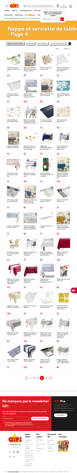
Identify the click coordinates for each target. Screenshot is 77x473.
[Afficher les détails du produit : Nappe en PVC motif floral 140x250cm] (13, 324)
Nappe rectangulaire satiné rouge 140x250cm (29, 280)
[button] (58, 6)
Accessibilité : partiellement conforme (59, 471)
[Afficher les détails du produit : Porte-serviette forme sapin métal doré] (46, 297)
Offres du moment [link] (40, 10)
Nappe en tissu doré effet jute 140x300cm (13, 306)
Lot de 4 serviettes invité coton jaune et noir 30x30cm (62, 307)
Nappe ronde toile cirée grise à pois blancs (46, 94)
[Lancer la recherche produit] (25, 6)
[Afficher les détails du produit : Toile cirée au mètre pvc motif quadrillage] (46, 112)
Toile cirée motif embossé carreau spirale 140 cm (45, 361)
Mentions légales (22, 471)
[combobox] (38, 6)
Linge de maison (23, 18)
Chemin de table (42, 43)
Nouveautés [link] (9, 15)
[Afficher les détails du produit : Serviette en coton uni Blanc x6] (30, 297)
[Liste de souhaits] (19, 55)
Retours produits (29, 451)
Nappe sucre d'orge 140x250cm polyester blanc (30, 174)
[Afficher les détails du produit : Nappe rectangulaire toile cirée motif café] (13, 138)
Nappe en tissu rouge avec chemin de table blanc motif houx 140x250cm (13, 281)
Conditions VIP (40, 448)
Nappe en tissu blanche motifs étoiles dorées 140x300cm (30, 334)
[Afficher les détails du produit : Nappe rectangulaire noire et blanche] (30, 351)
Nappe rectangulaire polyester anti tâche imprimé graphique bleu (62, 175)
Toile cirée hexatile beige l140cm (62, 120)
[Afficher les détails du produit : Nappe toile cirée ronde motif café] (63, 270)
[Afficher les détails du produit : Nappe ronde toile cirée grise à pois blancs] (46, 85)
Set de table (30, 43)
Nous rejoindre (51, 444)
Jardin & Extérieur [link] (26, 10)
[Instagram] (13, 452)
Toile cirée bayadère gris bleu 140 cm (45, 200)
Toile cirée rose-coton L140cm (46, 226)
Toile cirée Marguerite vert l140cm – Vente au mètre (63, 95)
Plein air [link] (15, 10)
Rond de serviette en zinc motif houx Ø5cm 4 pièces (13, 253)
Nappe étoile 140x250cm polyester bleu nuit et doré (46, 147)
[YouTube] (17, 452)
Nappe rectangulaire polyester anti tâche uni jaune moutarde (63, 227)
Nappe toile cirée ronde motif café (63, 279)
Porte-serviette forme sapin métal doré (46, 306)
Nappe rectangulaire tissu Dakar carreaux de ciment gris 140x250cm (62, 335)
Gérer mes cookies (44, 471)
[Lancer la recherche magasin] (62, 19)
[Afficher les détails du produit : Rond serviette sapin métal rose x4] (46, 59)
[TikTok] (13, 456)
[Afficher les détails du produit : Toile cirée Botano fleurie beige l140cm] (13, 112)
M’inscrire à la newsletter (40, 418)
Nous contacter (29, 444)
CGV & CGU (15, 471)
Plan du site (8, 471)
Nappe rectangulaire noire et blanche (29, 360)
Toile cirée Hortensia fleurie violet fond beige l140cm (62, 147)
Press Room (50, 451)
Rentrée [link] (7, 10)
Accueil (6, 18)
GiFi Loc (38, 451)
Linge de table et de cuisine (36, 18)
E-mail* (4, 416)
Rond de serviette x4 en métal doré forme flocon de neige (29, 147)
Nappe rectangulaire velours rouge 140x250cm (62, 253)
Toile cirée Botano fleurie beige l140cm (12, 120)
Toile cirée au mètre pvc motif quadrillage (46, 120)
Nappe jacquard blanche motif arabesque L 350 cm (29, 95)
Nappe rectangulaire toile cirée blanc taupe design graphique (30, 69)
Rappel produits (29, 453)
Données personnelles (33, 471)
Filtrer (66, 48)
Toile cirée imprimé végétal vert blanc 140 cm (13, 69)
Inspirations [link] (19, 15)
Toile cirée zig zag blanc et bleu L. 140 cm (13, 226)
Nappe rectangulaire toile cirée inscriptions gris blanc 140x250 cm (30, 227)
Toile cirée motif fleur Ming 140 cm (63, 200)
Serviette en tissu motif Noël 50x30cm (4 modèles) (46, 174)
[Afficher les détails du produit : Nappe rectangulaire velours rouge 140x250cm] (63, 244)
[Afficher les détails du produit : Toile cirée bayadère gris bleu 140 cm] (46, 191)
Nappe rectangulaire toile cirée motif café (13, 146)
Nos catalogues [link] (30, 15)
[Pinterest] (10, 456)
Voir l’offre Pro (60, 415)
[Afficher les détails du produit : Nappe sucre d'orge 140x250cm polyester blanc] (30, 164)
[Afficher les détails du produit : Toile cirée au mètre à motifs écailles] (13, 351)
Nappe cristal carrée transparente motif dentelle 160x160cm (46, 334)
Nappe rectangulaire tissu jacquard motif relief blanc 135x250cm (30, 121)
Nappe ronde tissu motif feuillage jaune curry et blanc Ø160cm (63, 361)
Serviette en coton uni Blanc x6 (30, 306)
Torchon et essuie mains (57, 43)
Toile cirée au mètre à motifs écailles (13, 360)
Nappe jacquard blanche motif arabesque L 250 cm (46, 280)
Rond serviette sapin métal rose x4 (46, 68)
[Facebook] (10, 452)
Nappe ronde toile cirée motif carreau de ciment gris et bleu (30, 201)
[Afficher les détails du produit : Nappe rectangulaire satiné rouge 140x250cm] (30, 270)
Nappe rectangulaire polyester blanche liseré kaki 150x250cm (46, 253)
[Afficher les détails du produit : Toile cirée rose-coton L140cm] (46, 218)
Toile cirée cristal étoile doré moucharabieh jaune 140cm (63, 69)
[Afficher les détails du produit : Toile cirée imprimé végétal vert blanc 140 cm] (13, 59)
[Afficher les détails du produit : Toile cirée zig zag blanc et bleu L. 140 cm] (13, 218)
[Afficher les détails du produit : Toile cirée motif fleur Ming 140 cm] (63, 191)
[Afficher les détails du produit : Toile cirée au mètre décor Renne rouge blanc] (13, 164)
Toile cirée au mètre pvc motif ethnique (12, 200)
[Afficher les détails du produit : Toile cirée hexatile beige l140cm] (63, 112)
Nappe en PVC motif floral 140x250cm (12, 333)
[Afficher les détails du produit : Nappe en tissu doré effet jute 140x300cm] (13, 297)
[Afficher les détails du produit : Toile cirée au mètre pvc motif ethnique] (13, 191)
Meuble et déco (14, 18)
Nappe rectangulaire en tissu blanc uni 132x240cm (30, 253)
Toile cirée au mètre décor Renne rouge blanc (12, 174)
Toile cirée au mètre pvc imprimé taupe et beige (13, 95)
